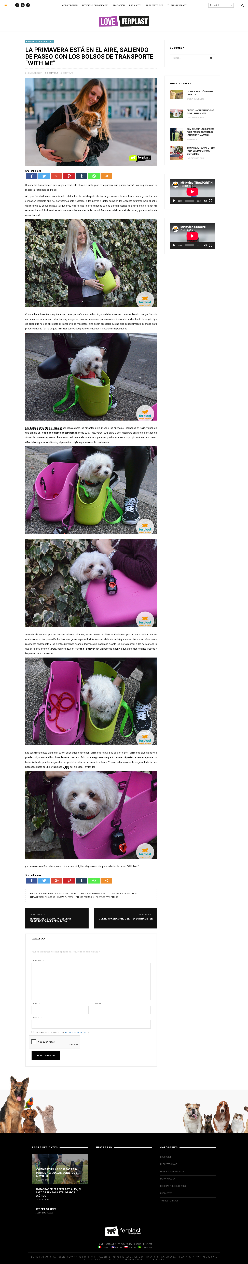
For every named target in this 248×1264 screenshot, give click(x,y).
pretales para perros (107, 897)
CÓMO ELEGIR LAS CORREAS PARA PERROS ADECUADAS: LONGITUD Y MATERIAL (200, 132)
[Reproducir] (174, 200)
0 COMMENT (52, 73)
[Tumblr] (81, 176)
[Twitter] (44, 176)
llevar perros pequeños (42, 897)
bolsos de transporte (41, 894)
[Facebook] (31, 176)
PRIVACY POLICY (125, 1244)
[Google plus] (56, 176)
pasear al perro (65, 897)
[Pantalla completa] (210, 200)
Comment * (38, 960)
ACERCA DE (111, 1244)
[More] (106, 176)
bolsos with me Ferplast (93, 894)
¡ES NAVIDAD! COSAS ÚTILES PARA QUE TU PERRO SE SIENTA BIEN (201, 151)
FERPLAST (147, 1244)
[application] (192, 191)
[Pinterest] (69, 176)
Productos (135, 5)
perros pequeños (85, 897)
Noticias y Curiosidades (95, 5)
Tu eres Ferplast (177, 5)
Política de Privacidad (76, 1032)
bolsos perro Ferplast (67, 894)
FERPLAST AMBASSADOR (172, 1171)
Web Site (37, 1018)
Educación (119, 5)
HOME (100, 1244)
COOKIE (137, 1244)
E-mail (99, 1003)
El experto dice (154, 5)
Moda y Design (70, 5)
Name (36, 1003)
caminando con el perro (124, 894)
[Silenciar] (205, 200)
